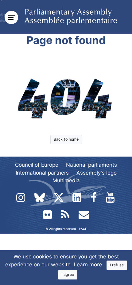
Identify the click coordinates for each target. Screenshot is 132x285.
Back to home (66, 139)
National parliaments (91, 165)
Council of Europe (36, 165)
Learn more (88, 264)
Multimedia (66, 180)
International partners (42, 173)
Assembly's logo (96, 173)
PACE (83, 229)
